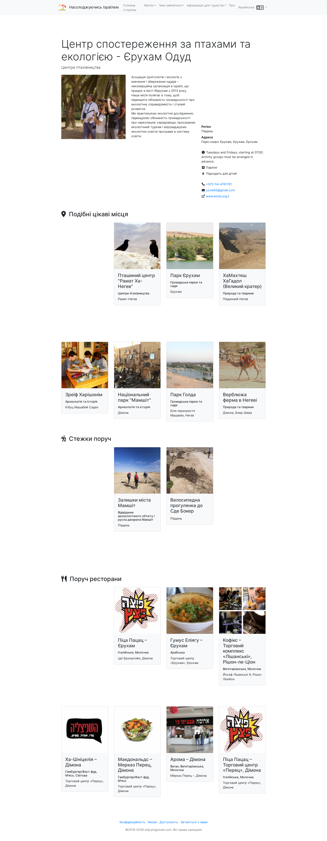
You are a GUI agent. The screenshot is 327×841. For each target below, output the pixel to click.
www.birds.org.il (217, 196)
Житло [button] (149, 5)
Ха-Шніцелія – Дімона (81, 762)
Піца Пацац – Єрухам (132, 642)
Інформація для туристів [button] (205, 5)
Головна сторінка (129, 7)
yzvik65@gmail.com (220, 190)
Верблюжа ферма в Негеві (240, 397)
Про (232, 5)
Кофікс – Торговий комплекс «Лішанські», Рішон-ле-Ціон (239, 651)
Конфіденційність (132, 822)
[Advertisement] (163, 26)
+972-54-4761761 (219, 184)
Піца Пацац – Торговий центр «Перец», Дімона (242, 765)
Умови (152, 822)
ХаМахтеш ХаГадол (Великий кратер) (242, 281)
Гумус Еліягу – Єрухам (186, 642)
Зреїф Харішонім (83, 394)
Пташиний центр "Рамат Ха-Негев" (136, 281)
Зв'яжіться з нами (194, 822)
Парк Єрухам (185, 275)
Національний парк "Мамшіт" (134, 397)
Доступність (169, 822)
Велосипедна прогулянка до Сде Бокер (186, 505)
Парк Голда (183, 394)
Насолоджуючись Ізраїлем (94, 7)
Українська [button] (247, 7)
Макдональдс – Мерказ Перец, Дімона (135, 765)
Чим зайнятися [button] (170, 5)
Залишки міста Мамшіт (134, 502)
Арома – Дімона (188, 759)
